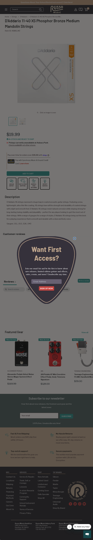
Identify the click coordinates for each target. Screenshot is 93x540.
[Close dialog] (74, 238)
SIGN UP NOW (46, 288)
